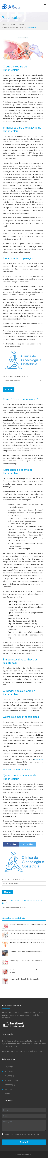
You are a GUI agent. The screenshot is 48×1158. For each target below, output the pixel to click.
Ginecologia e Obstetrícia (14, 28)
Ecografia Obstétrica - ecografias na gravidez (26, 952)
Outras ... (8, 1094)
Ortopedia (8, 1089)
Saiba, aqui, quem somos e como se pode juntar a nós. (23, 1051)
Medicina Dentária (11, 1080)
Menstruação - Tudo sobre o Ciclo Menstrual (26, 961)
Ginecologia (9, 1071)
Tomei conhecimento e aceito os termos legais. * (22, 1134)
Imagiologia (9, 1076)
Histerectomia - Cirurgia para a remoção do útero (27, 942)
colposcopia (38, 759)
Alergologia (9, 1067)
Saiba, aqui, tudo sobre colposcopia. (16, 769)
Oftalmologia (9, 1085)
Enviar (24, 1142)
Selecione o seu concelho (15, 376)
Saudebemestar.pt (8, 25)
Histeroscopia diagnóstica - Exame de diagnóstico (28, 924)
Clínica (21, 25)
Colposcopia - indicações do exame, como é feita (27, 933)
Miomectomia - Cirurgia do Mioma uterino (24, 979)
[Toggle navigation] (44, 5)
